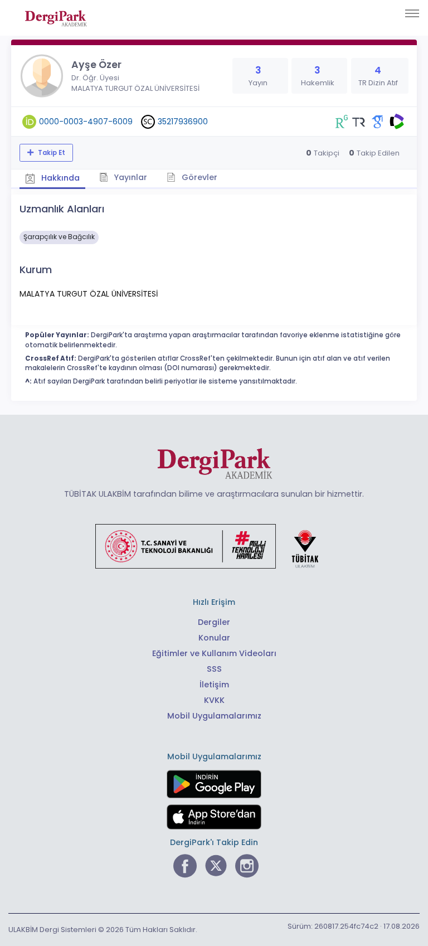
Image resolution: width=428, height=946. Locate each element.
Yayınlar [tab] (129, 177)
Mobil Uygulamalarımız (214, 715)
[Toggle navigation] (412, 13)
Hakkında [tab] (59, 177)
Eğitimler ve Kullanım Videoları (214, 653)
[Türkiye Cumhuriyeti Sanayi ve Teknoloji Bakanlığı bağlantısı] (214, 545)
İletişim (214, 684)
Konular (214, 637)
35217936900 (183, 121)
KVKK (214, 700)
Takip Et (50, 152)
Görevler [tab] (198, 177)
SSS (214, 669)
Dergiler (214, 622)
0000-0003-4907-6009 (86, 121)
